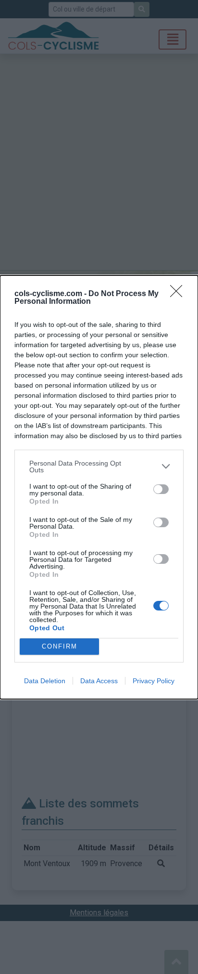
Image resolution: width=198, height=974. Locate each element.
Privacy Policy (153, 681)
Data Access (99, 681)
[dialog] (99, 487)
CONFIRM (59, 646)
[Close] (179, 294)
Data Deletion (44, 681)
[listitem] (99, 466)
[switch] (161, 489)
